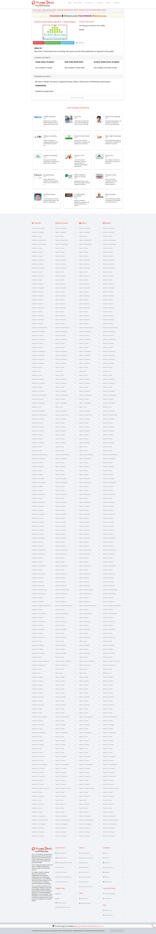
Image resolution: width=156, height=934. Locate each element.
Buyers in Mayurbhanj (61, 550)
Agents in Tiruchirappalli (86, 764)
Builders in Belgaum (108, 296)
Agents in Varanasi (84, 804)
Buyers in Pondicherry (61, 665)
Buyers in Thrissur (60, 760)
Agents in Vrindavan (84, 828)
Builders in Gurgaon (108, 427)
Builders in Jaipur (108, 470)
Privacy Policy (107, 898)
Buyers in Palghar (60, 649)
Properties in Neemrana (38, 621)
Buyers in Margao (60, 542)
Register (58, 893)
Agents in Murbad (84, 581)
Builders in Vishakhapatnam (110, 820)
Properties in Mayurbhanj (39, 550)
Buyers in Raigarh (60, 681)
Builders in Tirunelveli (109, 768)
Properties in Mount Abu (38, 574)
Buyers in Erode (59, 387)
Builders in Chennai (108, 335)
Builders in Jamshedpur (109, 482)
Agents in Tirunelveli (84, 768)
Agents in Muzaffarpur (85, 593)
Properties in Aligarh (37, 256)
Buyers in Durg (59, 375)
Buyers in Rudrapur (60, 705)
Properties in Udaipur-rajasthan (40, 788)
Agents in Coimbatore (85, 339)
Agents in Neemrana (84, 621)
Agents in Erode (83, 387)
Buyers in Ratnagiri (60, 697)
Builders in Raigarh (108, 681)
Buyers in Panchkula (61, 653)
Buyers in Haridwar (60, 442)
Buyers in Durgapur (60, 379)
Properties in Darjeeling (38, 355)
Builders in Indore (108, 462)
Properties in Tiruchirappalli (39, 764)
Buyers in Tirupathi (60, 772)
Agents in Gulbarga (84, 419)
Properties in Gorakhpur (38, 411)
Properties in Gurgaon (38, 427)
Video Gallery (108, 882)
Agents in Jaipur (83, 470)
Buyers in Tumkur (60, 780)
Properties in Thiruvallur (38, 756)
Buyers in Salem (59, 709)
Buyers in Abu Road (60, 228)
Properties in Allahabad (38, 260)
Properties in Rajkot (37, 689)
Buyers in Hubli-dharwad (62, 454)
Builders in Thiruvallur (109, 756)
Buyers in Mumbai (60, 578)
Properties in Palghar (37, 649)
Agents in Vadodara (84, 796)
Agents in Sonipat (84, 740)
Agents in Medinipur (84, 554)
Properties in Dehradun (38, 359)
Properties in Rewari (37, 701)
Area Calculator (108, 915)
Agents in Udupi (83, 792)
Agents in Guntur (84, 423)
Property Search (84, 853)
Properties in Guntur (37, 423)
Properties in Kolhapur (38, 506)
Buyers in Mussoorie (61, 585)
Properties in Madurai (38, 534)
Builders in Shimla (108, 720)
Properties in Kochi (37, 498)
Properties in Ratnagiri (38, 697)
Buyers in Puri (59, 673)
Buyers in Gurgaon (60, 427)
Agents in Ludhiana (84, 530)
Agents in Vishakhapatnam (86, 820)
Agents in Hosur (83, 450)
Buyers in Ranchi (60, 693)
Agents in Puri (83, 673)
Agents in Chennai (84, 335)
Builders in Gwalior (108, 435)
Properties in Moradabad (38, 566)
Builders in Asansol (108, 276)
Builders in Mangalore (109, 538)
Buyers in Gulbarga (60, 419)
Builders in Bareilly (108, 292)
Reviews (106, 877)
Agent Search (84, 862)
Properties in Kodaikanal (38, 502)
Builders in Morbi (108, 570)
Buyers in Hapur (59, 439)
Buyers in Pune (59, 669)
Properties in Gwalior (37, 435)
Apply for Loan (108, 910)
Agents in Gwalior (84, 435)
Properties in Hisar (37, 446)
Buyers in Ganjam (60, 399)
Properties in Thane (37, 752)
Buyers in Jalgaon (60, 474)
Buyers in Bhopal (60, 323)
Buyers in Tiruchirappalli (62, 764)
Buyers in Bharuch (60, 303)
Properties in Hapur (37, 439)
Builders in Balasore (108, 284)
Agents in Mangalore (85, 538)
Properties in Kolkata (37, 510)
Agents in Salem (83, 709)
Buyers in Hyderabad (61, 458)
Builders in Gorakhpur (109, 411)
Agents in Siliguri (83, 728)
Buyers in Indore (60, 462)
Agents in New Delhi (84, 629)
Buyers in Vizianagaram (61, 824)
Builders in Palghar (108, 649)
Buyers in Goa (59, 407)
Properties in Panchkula (38, 653)
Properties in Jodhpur (37, 486)
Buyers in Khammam (61, 494)
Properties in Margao (37, 542)
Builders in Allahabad (109, 260)
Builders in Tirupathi (108, 772)
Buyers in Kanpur (60, 490)
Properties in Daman (37, 347)
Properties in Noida (37, 633)
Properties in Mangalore (38, 538)
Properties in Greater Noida (39, 415)
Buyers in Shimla (60, 720)
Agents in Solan (83, 736)
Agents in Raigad (83, 677)
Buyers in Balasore (60, 284)
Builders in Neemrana (109, 621)
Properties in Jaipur (37, 470)
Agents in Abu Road (84, 228)
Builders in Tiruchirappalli (110, 764)
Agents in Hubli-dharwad (86, 454)
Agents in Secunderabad (86, 717)
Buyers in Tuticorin (60, 784)
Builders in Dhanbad (108, 363)
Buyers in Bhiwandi (60, 319)
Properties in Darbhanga (38, 351)
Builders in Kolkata (108, 510)
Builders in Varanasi (108, 804)
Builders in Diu (107, 371)
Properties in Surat (37, 748)
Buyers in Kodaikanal (61, 502)
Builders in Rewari (108, 701)
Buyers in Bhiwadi (60, 315)
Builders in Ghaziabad (109, 403)
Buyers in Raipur (60, 685)
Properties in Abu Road (38, 228)
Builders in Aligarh (108, 256)
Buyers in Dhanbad (60, 363)
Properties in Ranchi (37, 693)
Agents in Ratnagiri (84, 697)
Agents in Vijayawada (85, 816)
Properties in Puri (36, 673)
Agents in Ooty (83, 641)
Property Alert (84, 898)
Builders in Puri (107, 673)
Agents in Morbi (83, 570)
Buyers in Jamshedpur (61, 482)
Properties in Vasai (37, 808)
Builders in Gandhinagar (109, 395)
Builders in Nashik (108, 609)
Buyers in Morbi (59, 570)
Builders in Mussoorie (109, 585)
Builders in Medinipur (109, 554)
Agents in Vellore (83, 812)
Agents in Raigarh (84, 681)
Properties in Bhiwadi (37, 315)
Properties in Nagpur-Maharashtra (41, 605)
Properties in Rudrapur (38, 705)
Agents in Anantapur (85, 268)
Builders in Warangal (108, 832)
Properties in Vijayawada (38, 816)
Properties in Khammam (38, 494)
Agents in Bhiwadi (84, 315)
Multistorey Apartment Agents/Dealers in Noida (92, 10)
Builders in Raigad (108, 677)
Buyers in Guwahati (60, 431)
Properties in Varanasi (38, 804)
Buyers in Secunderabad (62, 717)
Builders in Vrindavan (109, 828)
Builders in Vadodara (108, 796)
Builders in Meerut (108, 558)
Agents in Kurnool (84, 518)
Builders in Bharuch (108, 303)
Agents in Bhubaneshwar (86, 327)
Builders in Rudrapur (109, 705)
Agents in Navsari (84, 617)
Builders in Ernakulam (109, 383)
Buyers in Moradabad (61, 566)
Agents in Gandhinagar (85, 395)
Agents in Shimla (83, 720)
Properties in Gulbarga (38, 419)
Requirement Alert (85, 903)
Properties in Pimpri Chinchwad (40, 661)
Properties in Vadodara (38, 796)
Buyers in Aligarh (60, 256)
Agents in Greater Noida (85, 415)
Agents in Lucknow (84, 526)
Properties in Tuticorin (38, 784)
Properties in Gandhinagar (39, 395)
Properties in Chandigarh (38, 331)
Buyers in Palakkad (60, 645)
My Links (99, 3)
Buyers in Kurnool (60, 518)
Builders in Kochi (107, 498)
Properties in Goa (36, 407)
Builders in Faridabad (109, 391)
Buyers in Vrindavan (60, 828)
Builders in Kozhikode (109, 514)
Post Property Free (61, 853)
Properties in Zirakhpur (38, 836)
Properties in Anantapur (38, 268)
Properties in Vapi (36, 800)
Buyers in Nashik (60, 609)
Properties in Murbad (37, 581)
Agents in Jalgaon (84, 474)
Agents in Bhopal (83, 323)
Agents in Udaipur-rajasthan (87, 788)
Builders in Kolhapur (108, 506)
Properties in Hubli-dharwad (39, 454)
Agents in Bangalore (84, 288)
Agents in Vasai (83, 808)
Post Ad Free (77, 3)
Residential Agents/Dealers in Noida (68, 10)
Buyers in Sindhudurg (61, 732)
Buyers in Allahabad (60, 260)
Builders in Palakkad (108, 645)
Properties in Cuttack (37, 343)
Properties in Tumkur (37, 780)
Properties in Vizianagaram (39, 824)
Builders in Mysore (108, 597)
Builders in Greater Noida (110, 415)
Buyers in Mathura (60, 546)
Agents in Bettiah (84, 300)
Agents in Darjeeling (84, 355)
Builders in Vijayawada (109, 816)
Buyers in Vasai (59, 808)
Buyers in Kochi (59, 498)
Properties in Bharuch (38, 303)
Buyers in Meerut (60, 558)
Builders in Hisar (107, 446)
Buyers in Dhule (59, 367)
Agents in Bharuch (84, 303)
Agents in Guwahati (84, 431)
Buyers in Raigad (60, 677)
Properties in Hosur (37, 450)
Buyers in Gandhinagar (61, 395)
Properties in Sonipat (37, 740)
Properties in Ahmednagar (39, 244)
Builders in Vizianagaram (110, 824)
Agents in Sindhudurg (85, 732)
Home (69, 3)
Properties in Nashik (37, 609)
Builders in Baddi (107, 280)
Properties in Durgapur (38, 379)
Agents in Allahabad (84, 260)
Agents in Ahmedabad (85, 240)
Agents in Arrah (83, 272)
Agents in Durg (83, 375)
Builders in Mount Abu (109, 574)
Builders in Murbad (108, 581)
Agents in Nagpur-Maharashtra (87, 605)
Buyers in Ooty (59, 641)
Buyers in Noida (59, 633)
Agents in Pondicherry (85, 665)
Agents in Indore (83, 462)
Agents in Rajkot (83, 689)
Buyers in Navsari (60, 617)
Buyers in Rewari (60, 701)
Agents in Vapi (83, 800)
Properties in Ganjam (37, 399)
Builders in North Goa (109, 637)
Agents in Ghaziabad (85, 403)
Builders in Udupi (108, 792)
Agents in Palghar (84, 649)
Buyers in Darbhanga (61, 351)
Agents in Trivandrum (85, 776)
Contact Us (107, 862)
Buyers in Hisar (59, 446)
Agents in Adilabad (84, 232)
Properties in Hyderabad (38, 458)
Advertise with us (109, 867)
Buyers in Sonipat (60, 740)
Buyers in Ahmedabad (61, 240)
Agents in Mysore (84, 597)
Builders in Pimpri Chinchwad (111, 661)
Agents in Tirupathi (84, 772)
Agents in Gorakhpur (85, 411)
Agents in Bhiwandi (84, 319)
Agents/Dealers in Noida (49, 10)
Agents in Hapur (83, 439)
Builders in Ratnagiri (108, 697)
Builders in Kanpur (108, 490)
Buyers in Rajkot (59, 689)
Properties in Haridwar (38, 442)
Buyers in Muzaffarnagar (62, 589)
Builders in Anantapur (109, 268)
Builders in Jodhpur (108, 486)
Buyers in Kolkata (60, 510)
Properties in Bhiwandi (38, 319)
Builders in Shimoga (108, 724)
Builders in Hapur (108, 439)
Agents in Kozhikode (84, 514)
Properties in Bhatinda (38, 307)
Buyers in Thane (59, 752)
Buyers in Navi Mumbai (61, 613)
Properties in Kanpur (37, 490)
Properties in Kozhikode (38, 514)
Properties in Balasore (38, 284)
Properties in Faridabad (38, 391)
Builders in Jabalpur (108, 466)
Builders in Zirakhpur (109, 836)
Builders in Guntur (108, 423)
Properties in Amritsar (38, 264)
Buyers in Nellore (60, 625)
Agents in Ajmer (83, 248)
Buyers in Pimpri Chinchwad (63, 661)
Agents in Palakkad (84, 645)
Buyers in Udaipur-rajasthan (63, 788)
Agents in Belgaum (84, 296)
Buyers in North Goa (61, 637)
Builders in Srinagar (108, 744)
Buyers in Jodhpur (60, 486)
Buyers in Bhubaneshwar (62, 327)
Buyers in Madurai (60, 534)
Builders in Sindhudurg (109, 732)
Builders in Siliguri (108, 728)
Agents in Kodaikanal (85, 502)
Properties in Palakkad (38, 645)
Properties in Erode (37, 387)
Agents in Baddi (83, 280)
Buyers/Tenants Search (86, 858)
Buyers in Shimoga (60, 724)
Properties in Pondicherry (39, 665)
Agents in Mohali (83, 562)
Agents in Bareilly (84, 292)
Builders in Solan (107, 736)
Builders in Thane (108, 752)
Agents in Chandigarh (85, 331)
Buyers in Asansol (60, 276)
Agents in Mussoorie (84, 585)
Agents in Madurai (84, 534)
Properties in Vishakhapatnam (40, 820)
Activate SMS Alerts (61, 872)
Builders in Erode (107, 387)
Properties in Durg (37, 375)
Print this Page (78, 97)
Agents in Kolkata (84, 510)
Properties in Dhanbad (38, 363)
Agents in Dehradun (84, 359)
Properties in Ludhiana (38, 530)
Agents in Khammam (85, 494)
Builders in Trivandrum (109, 776)
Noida (39, 10)
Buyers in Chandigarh (61, 331)
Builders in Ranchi (108, 693)
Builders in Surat (107, 748)
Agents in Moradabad (85, 566)
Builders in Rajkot (108, 689)
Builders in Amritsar (108, 264)
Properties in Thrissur (38, 760)
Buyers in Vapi (59, 800)
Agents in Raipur (83, 685)
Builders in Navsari (108, 617)
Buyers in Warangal (60, 832)
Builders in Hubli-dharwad (110, 454)
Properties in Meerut (37, 558)
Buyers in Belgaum (60, 296)
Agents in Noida (83, 633)
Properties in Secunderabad (39, 717)
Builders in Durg (107, 375)
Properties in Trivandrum (38, 776)
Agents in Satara (83, 713)
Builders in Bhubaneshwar (110, 327)
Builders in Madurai (108, 534)
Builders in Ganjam (108, 399)
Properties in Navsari (37, 617)
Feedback (107, 872)
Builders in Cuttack (108, 343)
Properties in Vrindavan (38, 828)
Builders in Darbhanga (109, 351)
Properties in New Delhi (38, 629)
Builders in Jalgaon (108, 474)
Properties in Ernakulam (38, 383)
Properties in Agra (37, 236)
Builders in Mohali (108, 562)
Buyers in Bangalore (60, 288)
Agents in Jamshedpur (85, 482)
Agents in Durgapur (84, 379)
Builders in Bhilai (107, 311)
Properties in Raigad (37, 677)
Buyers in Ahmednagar (61, 244)
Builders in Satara (108, 713)
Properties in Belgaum (38, 296)
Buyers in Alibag (59, 252)
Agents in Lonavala (84, 522)
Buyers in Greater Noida (62, 415)
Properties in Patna (37, 657)
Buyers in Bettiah (60, 300)
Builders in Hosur (108, 450)
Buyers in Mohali (60, 562)
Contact (116, 3)
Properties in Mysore (37, 597)
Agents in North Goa (84, 637)
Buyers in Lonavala (60, 522)
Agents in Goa (83, 407)
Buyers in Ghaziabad (61, 403)
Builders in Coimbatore (109, 339)
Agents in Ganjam (84, 399)
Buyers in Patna (59, 657)
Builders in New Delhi (109, 629)
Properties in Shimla (37, 720)
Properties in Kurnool (37, 518)
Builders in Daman (108, 347)
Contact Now (39, 42)
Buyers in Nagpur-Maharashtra (64, 605)
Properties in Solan (37, 736)
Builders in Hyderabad (109, 458)
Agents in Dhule (83, 367)
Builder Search (84, 867)
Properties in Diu (36, 371)
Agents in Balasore (84, 284)
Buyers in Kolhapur (60, 506)
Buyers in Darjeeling (61, 355)
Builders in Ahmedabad (109, 240)
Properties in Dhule (37, 367)
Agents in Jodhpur (84, 486)
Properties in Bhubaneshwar (39, 327)
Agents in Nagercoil (84, 601)
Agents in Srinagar (84, 744)
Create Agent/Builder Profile (64, 862)
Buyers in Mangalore (61, 538)
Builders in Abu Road (109, 228)
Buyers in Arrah (59, 272)
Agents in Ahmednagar (85, 244)
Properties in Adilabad (38, 232)
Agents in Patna (83, 657)
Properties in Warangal (38, 832)
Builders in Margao (108, 542)
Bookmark (80, 42)
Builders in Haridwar (108, 442)
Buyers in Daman (60, 347)
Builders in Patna (107, 657)
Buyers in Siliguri (60, 728)
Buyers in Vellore (60, 812)
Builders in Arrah (107, 272)
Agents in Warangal (84, 832)
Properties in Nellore (37, 625)
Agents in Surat (83, 748)
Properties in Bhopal (37, 323)
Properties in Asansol (37, 276)
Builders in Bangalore (109, 288)
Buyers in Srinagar (60, 744)
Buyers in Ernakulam (61, 383)
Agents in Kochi (83, 498)
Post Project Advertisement (63, 877)
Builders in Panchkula (109, 653)
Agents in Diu (83, 371)
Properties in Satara (37, 713)
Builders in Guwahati (108, 431)
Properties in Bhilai (37, 311)
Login (57, 898)
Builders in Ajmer (108, 248)
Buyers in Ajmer (59, 248)
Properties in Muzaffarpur (39, 593)
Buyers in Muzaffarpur (61, 593)
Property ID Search (85, 877)
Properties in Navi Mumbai (39, 613)
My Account (89, 3)
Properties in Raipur (37, 685)
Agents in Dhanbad (84, 363)
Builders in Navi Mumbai (110, 613)
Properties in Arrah (37, 272)
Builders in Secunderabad (110, 717)
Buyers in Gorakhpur (61, 411)
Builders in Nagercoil (108, 601)
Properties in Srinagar (38, 744)
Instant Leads (60, 867)
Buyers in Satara (59, 713)
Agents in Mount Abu (85, 574)
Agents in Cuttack (84, 343)
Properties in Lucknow (38, 526)
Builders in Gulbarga (108, 419)
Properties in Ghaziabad (38, 403)
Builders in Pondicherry (109, 665)
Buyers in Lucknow (60, 526)
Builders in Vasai (107, 808)
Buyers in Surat (59, 748)
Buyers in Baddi (59, 280)
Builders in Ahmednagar (109, 244)
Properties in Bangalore (38, 288)
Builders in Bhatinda (108, 307)
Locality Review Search (86, 886)
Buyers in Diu (59, 371)
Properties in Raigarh (37, 681)
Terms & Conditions (109, 893)
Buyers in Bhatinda (60, 307)
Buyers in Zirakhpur (60, 836)
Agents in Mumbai (84, 578)
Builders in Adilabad (108, 232)
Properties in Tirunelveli (38, 768)
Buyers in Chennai (60, 335)
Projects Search (84, 872)
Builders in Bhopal (108, 323)
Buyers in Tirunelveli (61, 768)
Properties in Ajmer (37, 248)
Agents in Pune (83, 669)
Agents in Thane (83, 752)
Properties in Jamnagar (38, 478)
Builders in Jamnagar (108, 478)
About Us (106, 858)
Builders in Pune (107, 669)
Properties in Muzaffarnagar (39, 589)
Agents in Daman (84, 347)
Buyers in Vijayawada (61, 816)
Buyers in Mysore (60, 597)
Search (108, 3)
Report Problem (68, 42)
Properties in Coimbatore (38, 339)
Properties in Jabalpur (38, 466)
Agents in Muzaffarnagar (86, 589)
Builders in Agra (107, 236)
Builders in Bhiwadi (108, 315)
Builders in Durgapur (109, 379)
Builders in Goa (107, 407)
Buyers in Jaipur (59, 470)
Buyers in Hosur (59, 450)
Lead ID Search (84, 882)
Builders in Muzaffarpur (109, 593)
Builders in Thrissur (108, 760)
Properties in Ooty (37, 641)
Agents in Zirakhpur (84, 836)
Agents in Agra (83, 236)
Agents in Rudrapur (84, 705)
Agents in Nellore (84, 625)
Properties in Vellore (37, 812)
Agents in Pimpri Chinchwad (87, 661)
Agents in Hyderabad (85, 458)
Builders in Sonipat (108, 740)
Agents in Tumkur (84, 780)
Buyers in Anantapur (61, 268)
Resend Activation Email (63, 907)
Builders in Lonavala (108, 522)
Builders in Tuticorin (108, 784)
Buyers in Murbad (60, 581)
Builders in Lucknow (108, 526)
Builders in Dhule (108, 367)
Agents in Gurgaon (84, 427)
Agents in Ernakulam (85, 383)
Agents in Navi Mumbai (85, 613)
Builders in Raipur (108, 685)
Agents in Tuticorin (84, 784)
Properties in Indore (37, 462)
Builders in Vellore (108, 812)
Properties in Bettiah (37, 300)
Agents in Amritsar (84, 264)
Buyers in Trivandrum (61, 776)
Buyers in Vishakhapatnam (62, 820)
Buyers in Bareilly (60, 292)
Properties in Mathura (38, 546)
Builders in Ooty (107, 641)
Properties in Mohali (37, 562)
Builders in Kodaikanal (109, 502)
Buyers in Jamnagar (60, 478)
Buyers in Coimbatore (61, 339)
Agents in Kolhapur (84, 506)
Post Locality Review (62, 882)
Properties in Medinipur (38, 554)
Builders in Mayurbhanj (109, 550)
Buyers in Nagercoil (60, 601)
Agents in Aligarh (84, 256)
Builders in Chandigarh (109, 331)
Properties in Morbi (37, 570)
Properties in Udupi (37, 792)
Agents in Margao (84, 542)
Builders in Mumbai (108, 578)
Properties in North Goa (38, 637)
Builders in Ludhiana (108, 530)
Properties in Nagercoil (38, 601)
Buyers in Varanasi (60, 804)
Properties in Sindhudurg (39, 732)
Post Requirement (62, 858)
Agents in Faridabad (84, 391)
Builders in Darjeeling (109, 355)
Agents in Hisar (83, 446)
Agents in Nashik (83, 609)
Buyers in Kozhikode (61, 514)
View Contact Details (53, 42)
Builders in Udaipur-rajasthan (111, 788)
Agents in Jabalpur (84, 466)
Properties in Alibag (37, 252)
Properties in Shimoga (38, 724)
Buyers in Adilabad (60, 232)
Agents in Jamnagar (84, 478)
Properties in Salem (37, 709)
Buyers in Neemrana (61, 621)
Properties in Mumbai (38, 578)
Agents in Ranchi (83, 693)
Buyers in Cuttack (60, 343)
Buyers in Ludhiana (60, 530)
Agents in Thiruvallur (85, 756)
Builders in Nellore (108, 625)
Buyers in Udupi (59, 792)
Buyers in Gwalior (60, 435)
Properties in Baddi (37, 280)
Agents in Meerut (84, 558)
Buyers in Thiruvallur (61, 756)
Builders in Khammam (109, 494)
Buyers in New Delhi (61, 629)
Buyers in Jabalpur (60, 466)
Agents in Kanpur (84, 490)
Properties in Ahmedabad (39, 240)
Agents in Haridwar (84, 442)
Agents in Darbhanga (85, 351)
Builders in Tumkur (108, 780)
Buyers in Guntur (60, 423)
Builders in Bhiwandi (108, 319)
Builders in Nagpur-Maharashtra (112, 605)
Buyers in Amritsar (60, 264)
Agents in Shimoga (84, 724)
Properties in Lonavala (38, 522)
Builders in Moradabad (109, 566)
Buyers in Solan (59, 736)
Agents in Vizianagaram (85, 824)
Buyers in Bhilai (59, 311)
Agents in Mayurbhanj (85, 550)
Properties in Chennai (38, 335)
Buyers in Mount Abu (61, 574)
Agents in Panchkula (84, 653)
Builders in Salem (108, 709)
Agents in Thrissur (84, 760)
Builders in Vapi (107, 800)
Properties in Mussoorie (38, 585)
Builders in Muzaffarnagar (110, 589)
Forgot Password (61, 903)
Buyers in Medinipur (61, 554)
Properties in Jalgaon (37, 474)
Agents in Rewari (83, 701)
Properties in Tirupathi (38, 772)
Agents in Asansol (84, 276)
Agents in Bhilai (83, 311)
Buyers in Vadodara (60, 796)
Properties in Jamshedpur (39, 482)
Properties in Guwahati (38, 431)
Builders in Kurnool (108, 518)
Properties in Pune (37, 669)
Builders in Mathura (108, 546)
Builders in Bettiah (108, 300)
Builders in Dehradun (109, 359)
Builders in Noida (108, 633)
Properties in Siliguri (37, 728)
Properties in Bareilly (37, 292)
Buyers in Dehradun (60, 359)
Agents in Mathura (84, 546)
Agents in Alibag (83, 252)
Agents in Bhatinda (84, 307)
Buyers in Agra (59, 236)
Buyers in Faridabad (60, 391)
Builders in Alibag (108, 252)
